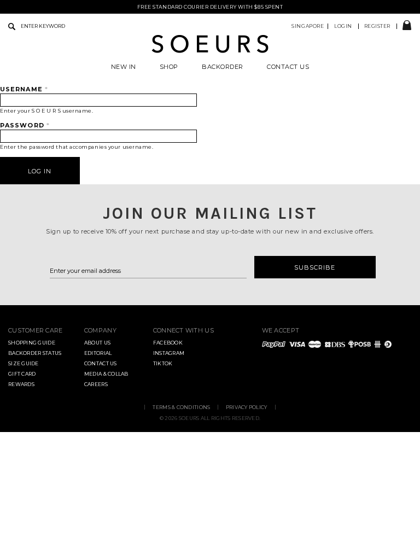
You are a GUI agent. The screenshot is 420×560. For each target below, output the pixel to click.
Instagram (168, 353)
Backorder (222, 67)
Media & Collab (106, 374)
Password (25, 125)
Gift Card (22, 374)
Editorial (98, 353)
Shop (169, 67)
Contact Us (288, 67)
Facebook (168, 343)
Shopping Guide (31, 343)
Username (24, 89)
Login (343, 26)
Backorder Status (34, 353)
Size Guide (23, 363)
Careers (96, 384)
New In (123, 67)
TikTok (163, 363)
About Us (97, 343)
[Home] (210, 51)
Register (377, 26)
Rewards (21, 384)
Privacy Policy (246, 407)
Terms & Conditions (181, 407)
